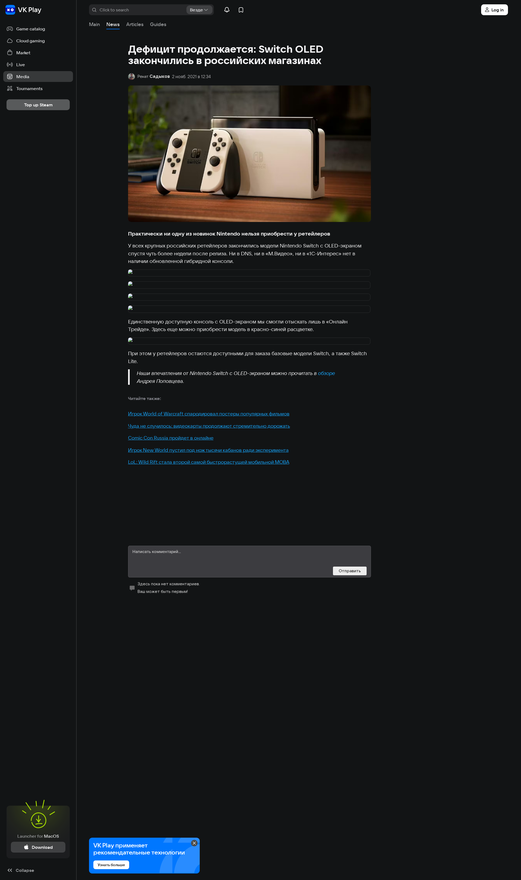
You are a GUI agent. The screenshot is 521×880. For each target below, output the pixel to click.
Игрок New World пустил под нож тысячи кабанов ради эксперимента (208, 450)
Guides (158, 24)
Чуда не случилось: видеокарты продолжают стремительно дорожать (209, 426)
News (113, 24)
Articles (135, 24)
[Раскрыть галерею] (249, 273)
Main (94, 24)
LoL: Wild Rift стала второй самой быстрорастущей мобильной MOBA (208, 462)
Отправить (350, 570)
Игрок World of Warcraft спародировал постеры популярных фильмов (209, 414)
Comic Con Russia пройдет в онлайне (171, 438)
